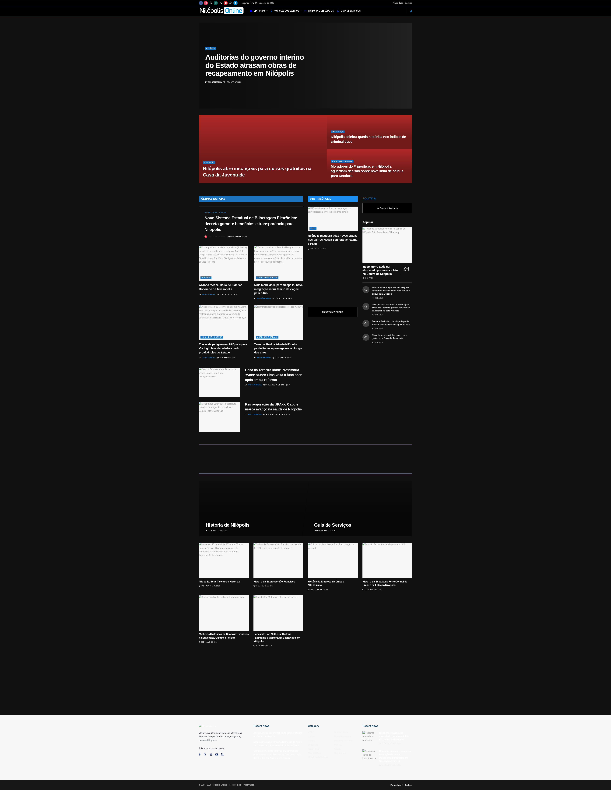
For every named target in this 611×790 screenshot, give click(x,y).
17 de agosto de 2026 (217, 530)
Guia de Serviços (351, 11)
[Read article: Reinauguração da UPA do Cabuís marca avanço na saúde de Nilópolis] (219, 417)
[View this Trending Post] (205, 237)
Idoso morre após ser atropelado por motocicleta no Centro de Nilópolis (380, 270)
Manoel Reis (314, 753)
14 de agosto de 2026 (274, 414)
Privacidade (398, 3)
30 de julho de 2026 (232, 182)
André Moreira (215, 78)
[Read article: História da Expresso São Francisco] (278, 560)
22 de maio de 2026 (317, 249)
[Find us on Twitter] (221, 3)
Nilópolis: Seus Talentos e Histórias (219, 581)
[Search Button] (411, 11)
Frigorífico (313, 749)
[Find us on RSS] (222, 754)
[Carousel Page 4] (408, 69)
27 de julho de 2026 (341, 182)
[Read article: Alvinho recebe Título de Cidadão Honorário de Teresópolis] (223, 263)
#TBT (313, 228)
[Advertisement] (333, 277)
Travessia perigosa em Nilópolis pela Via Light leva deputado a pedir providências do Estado (223, 348)
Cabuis (311, 736)
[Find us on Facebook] (201, 3)
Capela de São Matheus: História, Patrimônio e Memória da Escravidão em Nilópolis (276, 638)
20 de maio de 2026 (208, 642)
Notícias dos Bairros (286, 11)
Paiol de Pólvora (343, 740)
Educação (209, 163)
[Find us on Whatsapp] (216, 3)
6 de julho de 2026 (282, 298)
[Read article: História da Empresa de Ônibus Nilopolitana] (333, 560)
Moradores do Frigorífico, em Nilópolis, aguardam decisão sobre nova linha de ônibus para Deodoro (367, 171)
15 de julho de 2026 (237, 237)
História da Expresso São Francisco (274, 581)
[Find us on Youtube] (226, 3)
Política (206, 278)
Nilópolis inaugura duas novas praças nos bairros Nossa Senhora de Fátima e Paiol (332, 239)
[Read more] (293, 237)
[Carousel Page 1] (408, 59)
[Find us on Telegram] (235, 3)
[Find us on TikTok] (230, 3)
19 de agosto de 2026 (325, 530)
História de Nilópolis (321, 11)
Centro (311, 740)
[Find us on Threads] (211, 3)
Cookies (408, 3)
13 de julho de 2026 (228, 294)
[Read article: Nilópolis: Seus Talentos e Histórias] (224, 560)
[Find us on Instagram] (206, 3)
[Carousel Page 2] (408, 62)
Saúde (209, 53)
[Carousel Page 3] (408, 66)
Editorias (260, 11)
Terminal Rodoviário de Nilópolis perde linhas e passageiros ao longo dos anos (278, 348)
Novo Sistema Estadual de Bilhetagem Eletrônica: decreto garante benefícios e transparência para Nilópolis (250, 223)
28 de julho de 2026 (341, 148)
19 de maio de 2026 (263, 646)
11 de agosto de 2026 (274, 385)
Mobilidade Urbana (342, 161)
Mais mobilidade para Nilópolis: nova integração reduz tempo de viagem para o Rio (278, 289)
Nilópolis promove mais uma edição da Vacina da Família (251, 65)
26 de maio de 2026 (227, 358)
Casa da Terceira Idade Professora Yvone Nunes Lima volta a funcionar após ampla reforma (273, 375)
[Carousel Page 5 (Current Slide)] (408, 73)
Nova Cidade (341, 732)
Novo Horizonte (342, 736)
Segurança (338, 132)
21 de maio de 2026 (372, 590)
